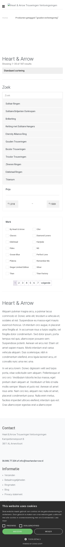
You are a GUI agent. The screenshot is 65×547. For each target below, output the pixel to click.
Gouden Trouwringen (16, 141)
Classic (13, 236)
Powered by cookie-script (32, 544)
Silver (39, 267)
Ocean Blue (15, 255)
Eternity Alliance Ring (16, 134)
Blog (7, 489)
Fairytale (40, 242)
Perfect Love (42, 255)
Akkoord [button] (17, 531)
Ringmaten (10, 485)
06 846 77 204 (9, 461)
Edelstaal (14, 242)
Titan (12, 273)
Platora (13, 261)
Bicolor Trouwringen (16, 149)
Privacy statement (13, 494)
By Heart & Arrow (17, 229)
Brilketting (11, 119)
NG (38, 248)
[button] (32, 539)
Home (5, 18)
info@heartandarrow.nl (31, 461)
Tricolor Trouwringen (16, 157)
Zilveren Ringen (13, 164)
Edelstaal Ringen (14, 172)
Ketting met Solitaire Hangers (20, 126)
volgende (45, 282)
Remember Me (43, 261)
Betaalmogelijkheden (15, 480)
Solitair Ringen (13, 103)
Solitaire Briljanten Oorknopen (20, 111)
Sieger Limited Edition (19, 267)
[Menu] (3, 6)
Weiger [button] (48, 531)
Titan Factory (42, 273)
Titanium (10, 179)
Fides (12, 248)
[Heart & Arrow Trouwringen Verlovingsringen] (32, 5)
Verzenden (10, 475)
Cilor (39, 229)
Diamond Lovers (44, 236)
